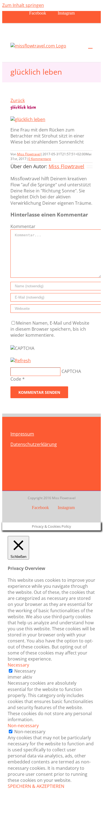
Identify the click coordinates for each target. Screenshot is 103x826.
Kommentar (22, 226)
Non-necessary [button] (23, 726)
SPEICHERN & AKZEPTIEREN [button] (36, 786)
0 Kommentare (39, 158)
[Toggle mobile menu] (90, 46)
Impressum (22, 434)
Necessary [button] (18, 665)
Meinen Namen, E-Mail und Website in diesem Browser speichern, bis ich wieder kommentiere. (49, 329)
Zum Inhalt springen (23, 5)
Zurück (17, 100)
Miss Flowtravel (29, 154)
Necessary (25, 671)
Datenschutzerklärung (33, 444)
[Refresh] (20, 361)
